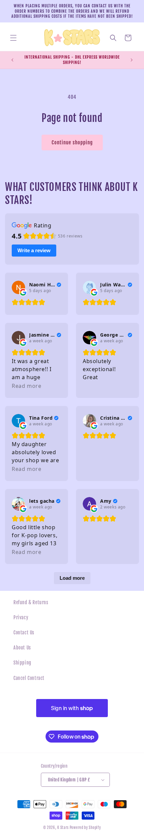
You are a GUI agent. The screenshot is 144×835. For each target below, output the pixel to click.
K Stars (63, 827)
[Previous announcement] (12, 60)
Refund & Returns (31, 602)
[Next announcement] (131, 60)
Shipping (22, 663)
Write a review (34, 250)
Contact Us (23, 632)
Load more (72, 578)
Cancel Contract (29, 678)
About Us (22, 647)
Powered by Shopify (85, 827)
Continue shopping (72, 142)
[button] (13, 37)
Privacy (20, 617)
